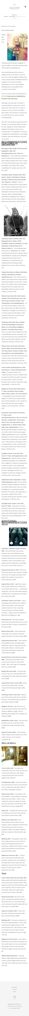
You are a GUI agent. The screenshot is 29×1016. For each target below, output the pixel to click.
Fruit (18, 1008)
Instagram (14, 987)
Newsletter (11, 1004)
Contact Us (18, 1004)
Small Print (19, 1006)
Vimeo (14, 991)
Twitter (14, 989)
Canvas (14, 1008)
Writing (12, 16)
